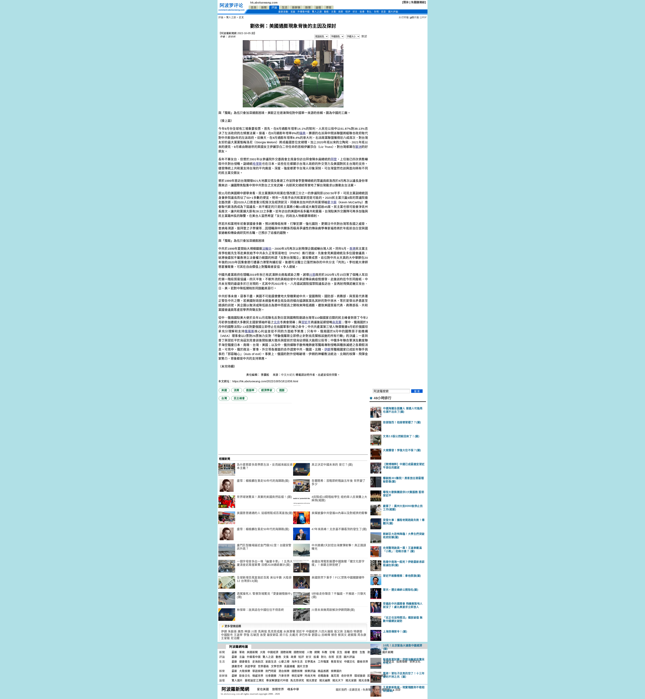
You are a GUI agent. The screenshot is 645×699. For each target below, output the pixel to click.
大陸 (262, 652)
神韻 (247, 631)
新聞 (264, 7)
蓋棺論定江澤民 (254, 680)
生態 (362, 652)
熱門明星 (270, 671)
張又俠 (338, 631)
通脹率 (250, 390)
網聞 (317, 652)
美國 (224, 390)
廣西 (241, 631)
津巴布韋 (305, 634)
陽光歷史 (311, 680)
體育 (355, 652)
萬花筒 (335, 675)
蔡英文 (342, 634)
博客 (328, 7)
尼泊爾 (235, 638)
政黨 (340, 11)
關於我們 (341, 689)
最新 (283, 11)
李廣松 (265, 374)
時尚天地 (310, 675)
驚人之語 (317, 11)
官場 (332, 652)
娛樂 (308, 7)
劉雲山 (316, 634)
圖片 (393, 11)
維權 (347, 652)
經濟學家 (266, 390)
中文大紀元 (288, 374)
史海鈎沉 (257, 661)
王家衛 (225, 638)
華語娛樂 (257, 671)
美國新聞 (252, 652)
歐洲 (358, 147)
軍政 (242, 652)
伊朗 (327, 349)
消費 (236, 390)
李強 (246, 634)
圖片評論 (349, 656)
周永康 (361, 634)
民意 (383, 11)
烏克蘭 (336, 322)
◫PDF (423, 17)
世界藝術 (263, 666)
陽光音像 (364, 680)
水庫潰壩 (289, 631)
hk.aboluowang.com (264, 2)
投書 (362, 11)
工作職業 (323, 661)
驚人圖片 (237, 680)
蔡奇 (334, 634)
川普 (312, 274)
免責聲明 (368, 689)
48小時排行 (382, 398)
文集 (333, 11)
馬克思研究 (297, 680)
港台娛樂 (284, 671)
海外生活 (297, 661)
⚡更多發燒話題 (231, 626)
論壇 (318, 7)
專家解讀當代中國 (277, 680)
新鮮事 (296, 7)
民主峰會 (239, 398)
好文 (355, 11)
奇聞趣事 (323, 675)
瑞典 (302, 133)
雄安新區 (273, 634)
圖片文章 (302, 666)
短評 (347, 11)
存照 (376, 11)
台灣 (224, 398)
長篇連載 (289, 666)
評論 (274, 7)
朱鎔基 (232, 631)
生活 (284, 7)
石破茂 (254, 634)
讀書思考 (237, 666)
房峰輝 (325, 634)
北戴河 (293, 634)
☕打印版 (403, 17)
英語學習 (250, 666)
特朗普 (358, 631)
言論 (292, 11)
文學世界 (276, 666)
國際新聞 (286, 652)
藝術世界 (362, 661)
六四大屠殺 (325, 631)
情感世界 (257, 675)
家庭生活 (270, 661)
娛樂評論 (310, 671)
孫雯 (263, 634)
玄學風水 (310, 661)
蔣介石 (284, 634)
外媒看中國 (303, 11)
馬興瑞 (262, 631)
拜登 (334, 159)
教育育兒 (336, 661)
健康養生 (244, 661)
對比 (369, 11)
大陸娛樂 (244, 671)
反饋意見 (354, 689)
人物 (309, 652)
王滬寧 (238, 634)
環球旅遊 (359, 675)
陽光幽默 (324, 680)
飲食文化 (244, 675)
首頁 (253, 7)
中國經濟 (312, 631)
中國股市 (227, 634)
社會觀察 (270, 675)
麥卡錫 (331, 202)
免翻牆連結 (418, 2)
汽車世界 (284, 675)
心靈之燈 (284, 661)
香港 (352, 248)
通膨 (282, 390)
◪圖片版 (414, 17)
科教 (324, 652)
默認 (364, 36)
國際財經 (299, 652)
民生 (339, 652)
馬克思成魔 (275, 631)
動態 (326, 11)
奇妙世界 (346, 675)
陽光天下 (337, 680)
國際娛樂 (297, 671)
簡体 (406, 2)
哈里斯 (257, 164)
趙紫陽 (352, 634)
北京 (277, 322)
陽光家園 (351, 680)
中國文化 (349, 661)
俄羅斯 (249, 331)
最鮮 (234, 675)
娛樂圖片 (336, 671)
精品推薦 (323, 671)
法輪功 (266, 248)
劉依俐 (231, 36)
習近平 (306, 322)
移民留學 (297, 675)
